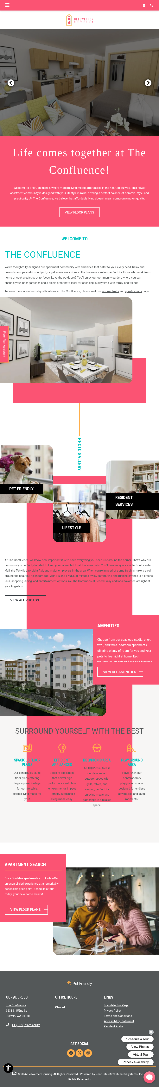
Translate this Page (116, 1005)
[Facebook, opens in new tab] (71, 1053)
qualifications (133, 291)
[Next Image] (148, 82)
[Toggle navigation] (7, 5)
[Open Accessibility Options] (8, 1069)
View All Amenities (119, 672)
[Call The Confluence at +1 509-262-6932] (152, 5)
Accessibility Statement (119, 1021)
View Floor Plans (79, 212)
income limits (110, 291)
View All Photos (24, 600)
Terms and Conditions (118, 1016)
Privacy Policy (112, 1010)
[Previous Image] (11, 82)
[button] (145, 5)
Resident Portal (113, 1026)
